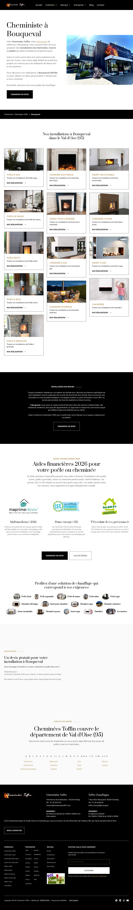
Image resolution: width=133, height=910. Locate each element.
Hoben (27, 867)
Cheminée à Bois (10, 851)
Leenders (28, 884)
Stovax (36, 859)
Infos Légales (73, 900)
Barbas (36, 850)
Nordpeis (28, 859)
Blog (91, 5)
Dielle (36, 863)
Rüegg (36, 871)
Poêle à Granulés (10, 878)
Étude (49, 851)
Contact (100, 5)
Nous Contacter (14, 830)
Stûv (26, 850)
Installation (51, 855)
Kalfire (27, 875)
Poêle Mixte (8, 870)
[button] (51, 5)
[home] (16, 5)
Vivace (36, 867)
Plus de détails (80, 555)
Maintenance (51, 862)
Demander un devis (20, 94)
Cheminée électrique (11, 859)
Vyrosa (27, 863)
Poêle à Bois (8, 866)
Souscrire (88, 870)
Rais (35, 879)
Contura (28, 854)
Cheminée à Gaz (9, 855)
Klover (27, 871)
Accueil (39, 5)
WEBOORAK (44, 900)
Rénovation (51, 859)
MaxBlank (37, 854)
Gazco (27, 879)
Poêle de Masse (9, 874)
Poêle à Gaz (8, 882)
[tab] (26, 756)
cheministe (41, 41)
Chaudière (7, 886)
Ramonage (50, 866)
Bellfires (36, 875)
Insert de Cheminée (11, 862)
